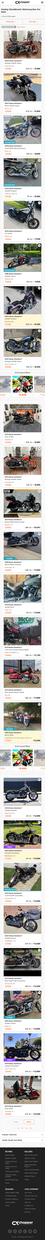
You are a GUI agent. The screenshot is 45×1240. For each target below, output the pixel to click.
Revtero (28, 1212)
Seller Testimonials (32, 1170)
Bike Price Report (31, 1161)
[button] (8, 27)
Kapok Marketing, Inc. (27, 1237)
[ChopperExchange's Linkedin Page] (20, 1231)
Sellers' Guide (30, 1158)
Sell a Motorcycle (31, 1155)
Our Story (28, 1193)
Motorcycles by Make (11, 1167)
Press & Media (30, 1209)
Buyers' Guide (10, 1158)
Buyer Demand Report (30, 1165)
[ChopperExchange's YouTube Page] (35, 1231)
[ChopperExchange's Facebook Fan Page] (10, 1231)
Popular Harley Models (11, 1175)
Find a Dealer (10, 1202)
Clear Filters (21, 27)
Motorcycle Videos (12, 1171)
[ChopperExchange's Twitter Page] (30, 1231)
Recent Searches (11, 1180)
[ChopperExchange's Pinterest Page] (15, 1231)
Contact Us (29, 1205)
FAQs (7, 1183)
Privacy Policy (30, 1199)
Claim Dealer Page (12, 1193)
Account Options (11, 1199)
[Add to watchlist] (39, 32)
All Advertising (10, 1196)
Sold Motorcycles (31, 1173)
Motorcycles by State (11, 1162)
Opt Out (28, 1202)
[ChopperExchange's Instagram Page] (25, 1231)
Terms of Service (31, 1196)
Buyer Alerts (10, 1155)
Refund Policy (30, 1176)
